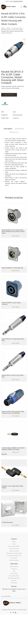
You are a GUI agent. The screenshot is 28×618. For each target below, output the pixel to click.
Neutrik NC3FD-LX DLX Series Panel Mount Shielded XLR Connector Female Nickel (13, 231)
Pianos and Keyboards (14, 546)
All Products (14, 582)
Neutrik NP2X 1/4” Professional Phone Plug (13, 339)
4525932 (20, 1)
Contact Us (14, 568)
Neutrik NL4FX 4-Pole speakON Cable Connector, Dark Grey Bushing (13, 412)
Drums (14, 544)
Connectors (16, 118)
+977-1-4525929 (14, 1)
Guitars (14, 541)
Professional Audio (17, 28)
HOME (3, 28)
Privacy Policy (14, 573)
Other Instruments (14, 548)
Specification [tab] (19, 129)
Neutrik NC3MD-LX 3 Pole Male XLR (12, 268)
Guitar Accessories (14, 551)
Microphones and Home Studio (14, 553)
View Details (15, 236)
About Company (14, 566)
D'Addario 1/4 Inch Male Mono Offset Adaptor (12, 486)
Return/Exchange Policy (14, 578)
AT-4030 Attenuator (7, 522)
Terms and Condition (14, 575)
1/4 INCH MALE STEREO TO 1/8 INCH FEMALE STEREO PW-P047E (13, 448)
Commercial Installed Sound (14, 555)
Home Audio (14, 558)
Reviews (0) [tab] (14, 132)
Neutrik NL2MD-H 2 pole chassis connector (11, 303)
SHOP (8, 28)
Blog (14, 571)
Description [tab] (8, 129)
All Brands (14, 580)
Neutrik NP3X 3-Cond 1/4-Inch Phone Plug (12, 376)
